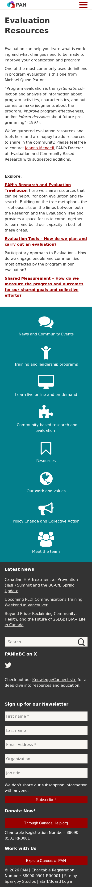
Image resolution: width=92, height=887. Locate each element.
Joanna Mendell (39, 148)
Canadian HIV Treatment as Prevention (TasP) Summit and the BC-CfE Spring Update (41, 585)
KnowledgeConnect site (54, 679)
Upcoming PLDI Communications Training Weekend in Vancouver (43, 602)
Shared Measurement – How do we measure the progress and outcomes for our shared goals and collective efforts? (44, 286)
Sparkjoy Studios (20, 881)
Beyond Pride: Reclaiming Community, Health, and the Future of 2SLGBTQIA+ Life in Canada (45, 619)
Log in (67, 881)
